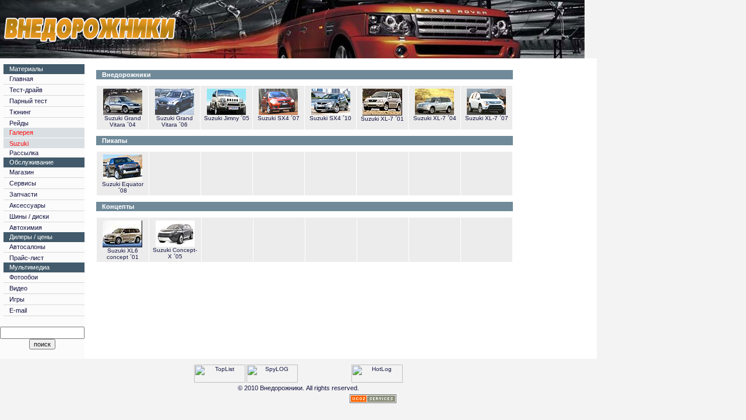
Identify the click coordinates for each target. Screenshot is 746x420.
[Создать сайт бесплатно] (373, 400)
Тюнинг (20, 112)
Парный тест (28, 100)
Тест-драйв (26, 89)
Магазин (21, 172)
